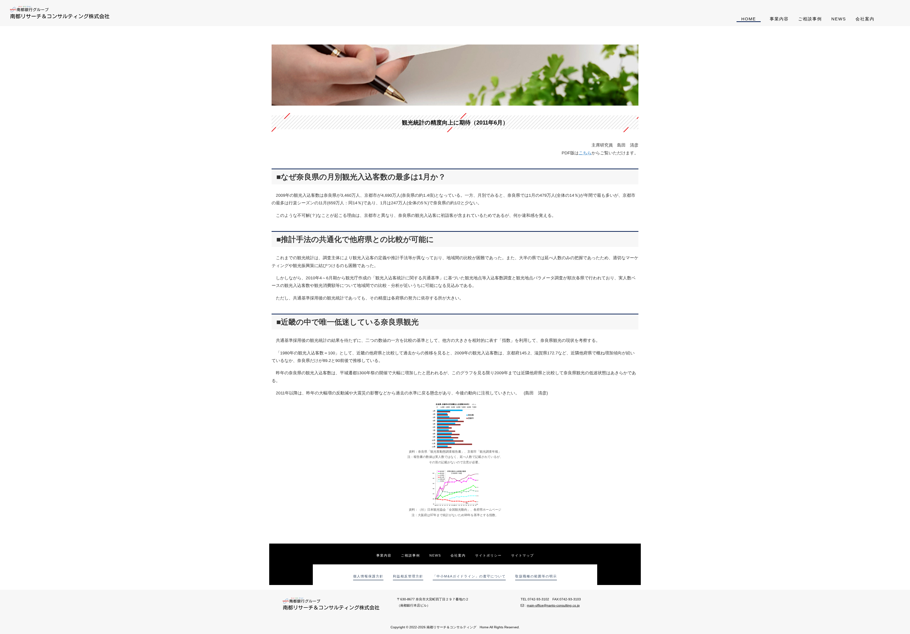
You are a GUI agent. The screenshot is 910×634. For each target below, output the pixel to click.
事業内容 (779, 19)
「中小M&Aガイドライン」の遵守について (469, 576)
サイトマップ (522, 555)
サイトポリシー (488, 555)
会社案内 (864, 19)
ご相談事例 (810, 19)
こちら (585, 153)
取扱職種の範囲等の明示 (536, 576)
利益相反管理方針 (408, 576)
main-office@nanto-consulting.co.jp (553, 605)
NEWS (838, 19)
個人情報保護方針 (368, 576)
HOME (748, 19)
